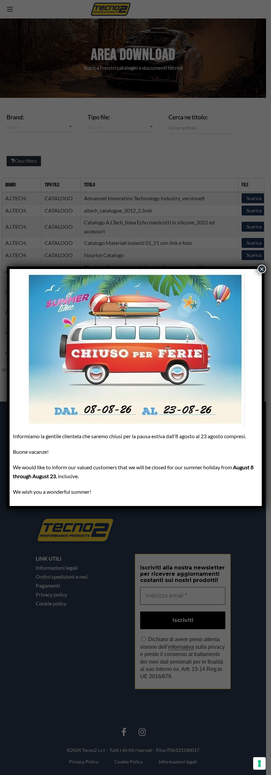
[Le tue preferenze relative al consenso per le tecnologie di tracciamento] (259, 763)
